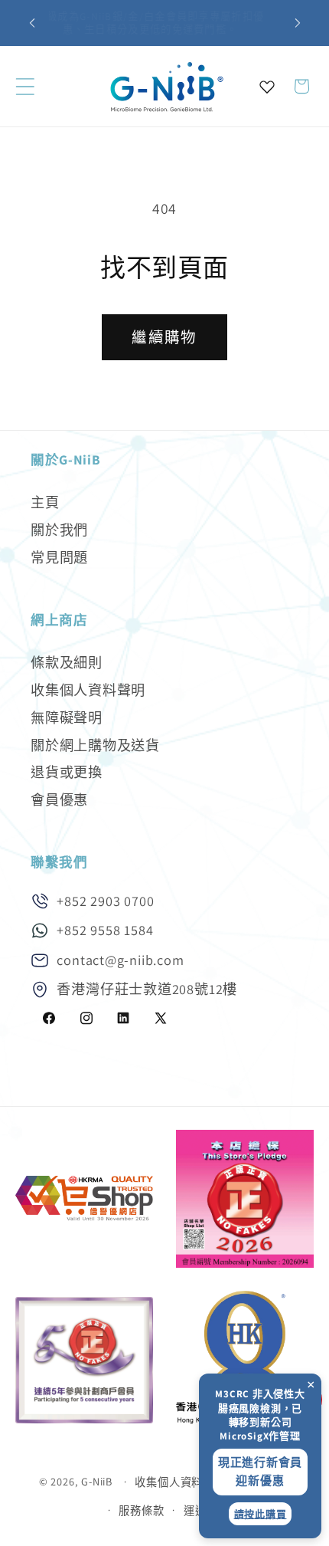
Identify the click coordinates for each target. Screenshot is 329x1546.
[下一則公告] (297, 23)
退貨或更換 (67, 772)
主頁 (45, 502)
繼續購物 (164, 337)
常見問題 (59, 557)
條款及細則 (67, 662)
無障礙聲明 (67, 717)
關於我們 (59, 529)
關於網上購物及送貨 (95, 745)
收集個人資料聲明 (88, 690)
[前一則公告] (32, 23)
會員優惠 (59, 799)
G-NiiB (96, 1481)
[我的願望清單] (267, 86)
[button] (25, 86)
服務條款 (141, 1510)
